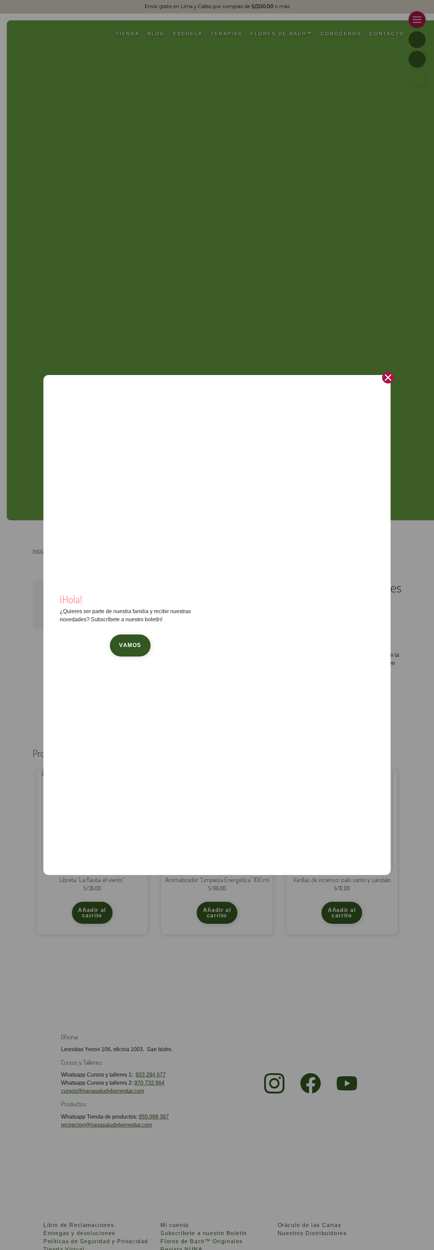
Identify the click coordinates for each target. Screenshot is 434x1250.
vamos (130, 645)
